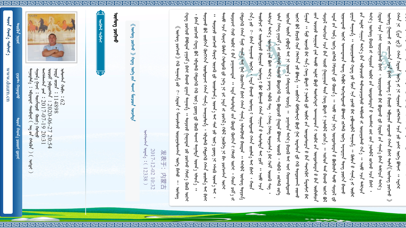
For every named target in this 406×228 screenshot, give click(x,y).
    (17, 138)
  (17, 85)
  (17, 33)
